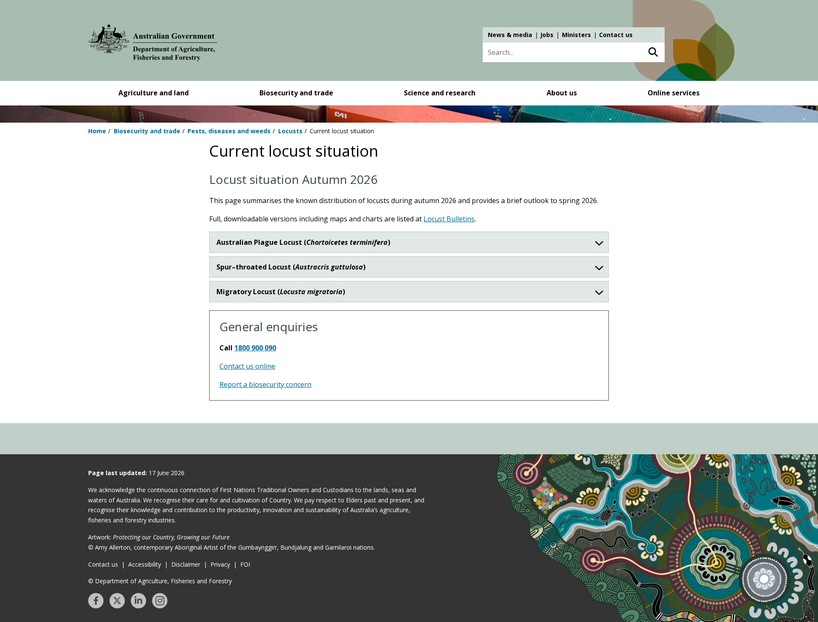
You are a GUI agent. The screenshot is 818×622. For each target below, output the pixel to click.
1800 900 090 (255, 348)
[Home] (153, 44)
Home (97, 131)
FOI (245, 564)
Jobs (546, 35)
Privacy (220, 564)
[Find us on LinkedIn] (138, 600)
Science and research (439, 92)
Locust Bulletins (449, 219)
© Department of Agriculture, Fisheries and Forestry (160, 581)
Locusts (290, 131)
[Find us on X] (117, 600)
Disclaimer (185, 564)
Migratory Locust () (280, 291)
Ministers (576, 35)
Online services (674, 92)
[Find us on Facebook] (96, 600)
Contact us (616, 35)
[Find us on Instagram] (159, 600)
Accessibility (144, 564)
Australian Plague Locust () (303, 242)
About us (562, 92)
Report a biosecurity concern (265, 384)
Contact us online (247, 366)
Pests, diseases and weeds (229, 131)
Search (653, 52)
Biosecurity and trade (296, 92)
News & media (510, 35)
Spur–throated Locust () (291, 267)
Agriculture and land (153, 92)
